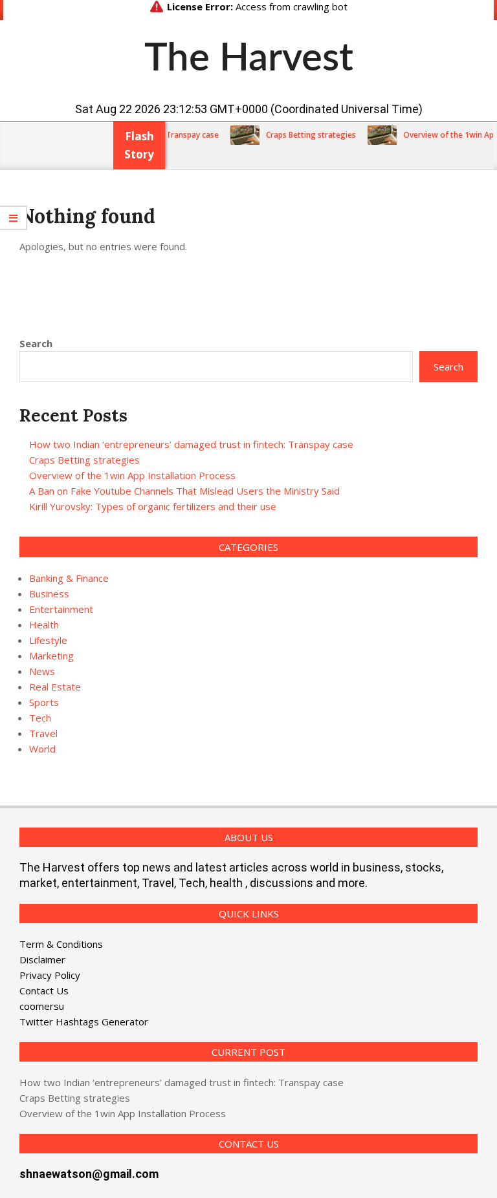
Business (49, 593)
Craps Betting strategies (301, 134)
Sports (44, 702)
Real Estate (55, 686)
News (42, 671)
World (42, 748)
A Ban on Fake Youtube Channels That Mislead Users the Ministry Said (184, 490)
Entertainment (61, 609)
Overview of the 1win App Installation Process (132, 475)
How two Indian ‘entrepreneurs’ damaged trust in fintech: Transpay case (191, 444)
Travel (43, 733)
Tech (40, 717)
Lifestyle (48, 640)
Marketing (51, 655)
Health (44, 624)
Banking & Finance (69, 578)
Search (35, 343)
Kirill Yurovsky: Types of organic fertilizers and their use (152, 506)
